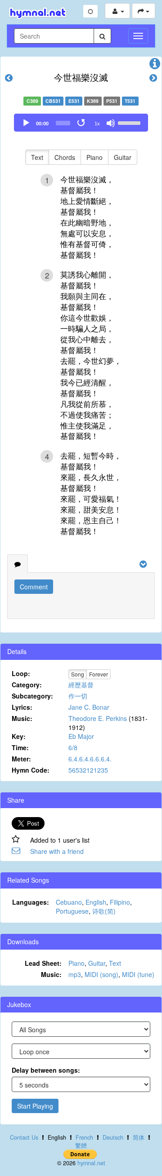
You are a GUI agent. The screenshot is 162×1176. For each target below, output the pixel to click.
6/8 (72, 747)
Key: (19, 736)
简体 (138, 1137)
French (84, 1137)
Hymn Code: (31, 769)
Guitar (122, 157)
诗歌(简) (104, 910)
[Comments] (17, 563)
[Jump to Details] (154, 65)
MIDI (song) (101, 974)
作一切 (77, 695)
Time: (20, 747)
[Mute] (110, 123)
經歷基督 (81, 684)
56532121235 (88, 769)
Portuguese (72, 910)
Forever (98, 674)
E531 (74, 100)
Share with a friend (57, 851)
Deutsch (113, 1137)
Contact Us (24, 1137)
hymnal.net (91, 1163)
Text (37, 157)
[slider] (130, 122)
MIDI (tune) (138, 974)
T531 (130, 100)
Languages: (30, 901)
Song (77, 674)
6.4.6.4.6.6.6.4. (90, 758)
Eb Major (81, 736)
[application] (81, 123)
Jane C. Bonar (88, 707)
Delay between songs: (46, 1069)
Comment (34, 586)
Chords (64, 157)
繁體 (81, 1145)
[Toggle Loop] (81, 123)
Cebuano (69, 901)
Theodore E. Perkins (97, 718)
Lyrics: (22, 707)
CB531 (53, 100)
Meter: (21, 758)
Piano (94, 157)
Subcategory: (32, 695)
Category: (27, 684)
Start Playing (35, 1105)
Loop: (21, 673)
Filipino (120, 901)
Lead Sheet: (43, 963)
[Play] (26, 123)
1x (97, 123)
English (96, 901)
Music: (22, 718)
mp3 (74, 974)
